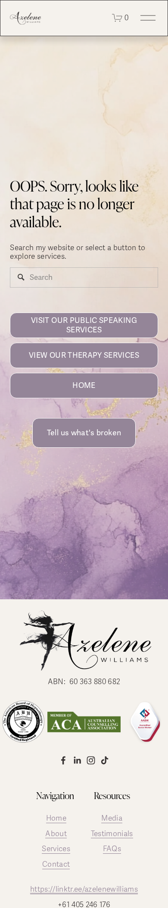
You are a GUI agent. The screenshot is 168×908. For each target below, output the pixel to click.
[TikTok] (104, 760)
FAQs (112, 849)
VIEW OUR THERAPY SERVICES (84, 355)
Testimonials (112, 834)
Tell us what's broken (84, 432)
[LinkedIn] (77, 760)
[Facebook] (63, 760)
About (56, 834)
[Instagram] (91, 760)
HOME (83, 385)
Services (56, 849)
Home (56, 818)
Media (111, 818)
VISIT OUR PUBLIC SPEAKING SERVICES (84, 325)
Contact (56, 864)
